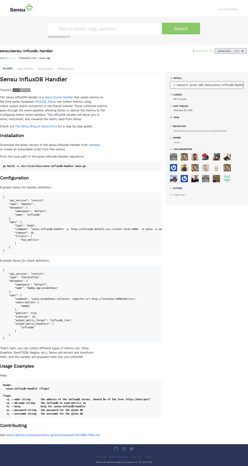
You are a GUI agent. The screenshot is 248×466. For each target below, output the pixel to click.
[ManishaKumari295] (228, 180)
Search (181, 28)
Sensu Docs (49, 126)
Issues (148, 456)
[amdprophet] (218, 180)
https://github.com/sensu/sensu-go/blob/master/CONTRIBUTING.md (53, 435)
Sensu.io (101, 456)
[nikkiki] (186, 158)
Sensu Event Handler (59, 97)
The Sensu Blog (25, 126)
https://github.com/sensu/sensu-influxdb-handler (200, 130)
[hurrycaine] (196, 180)
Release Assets (65, 68)
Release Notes (45, 68)
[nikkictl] (228, 169)
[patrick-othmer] (186, 180)
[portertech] (207, 180)
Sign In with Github (228, 9)
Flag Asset (179, 194)
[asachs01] (207, 169)
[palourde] (228, 158)
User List (136, 456)
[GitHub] (117, 449)
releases (94, 145)
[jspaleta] (207, 158)
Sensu (52, 101)
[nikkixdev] (196, 169)
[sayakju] (186, 169)
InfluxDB (40, 101)
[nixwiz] (175, 180)
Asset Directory (118, 456)
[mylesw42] (218, 169)
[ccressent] (196, 158)
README (8, 68)
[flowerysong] (175, 169)
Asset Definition (25, 68)
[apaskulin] (218, 158)
